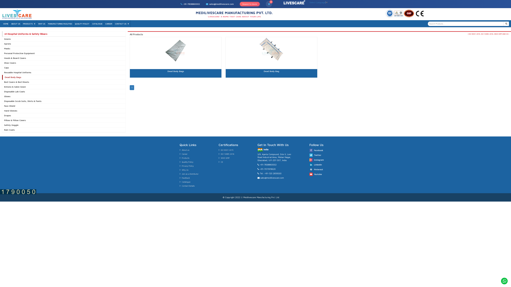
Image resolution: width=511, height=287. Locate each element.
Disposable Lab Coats (14, 91)
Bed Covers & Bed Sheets (16, 82)
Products (185, 158)
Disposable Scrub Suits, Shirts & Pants (22, 101)
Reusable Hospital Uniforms (17, 72)
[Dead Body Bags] (176, 81)
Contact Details (188, 186)
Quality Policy (187, 162)
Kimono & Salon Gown (15, 87)
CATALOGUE (97, 24)
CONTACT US (120, 24)
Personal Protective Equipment (19, 53)
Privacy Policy (188, 166)
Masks (7, 48)
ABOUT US (15, 24)
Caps (6, 67)
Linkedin (318, 165)
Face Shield (9, 106)
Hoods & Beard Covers (15, 58)
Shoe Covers (10, 63)
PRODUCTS (28, 24)
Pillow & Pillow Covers (15, 120)
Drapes (7, 115)
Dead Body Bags (13, 77)
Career (184, 154)
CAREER (108, 24)
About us (185, 150)
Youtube (318, 174)
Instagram (319, 160)
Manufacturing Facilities (60, 24)
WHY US (41, 24)
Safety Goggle (11, 125)
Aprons (7, 44)
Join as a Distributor (190, 174)
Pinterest (318, 169)
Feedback (186, 178)
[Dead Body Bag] (271, 81)
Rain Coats (9, 130)
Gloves (7, 96)
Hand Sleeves (10, 110)
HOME (5, 24)
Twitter (317, 155)
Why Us (185, 170)
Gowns (7, 39)
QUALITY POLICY (82, 24)
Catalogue (186, 182)
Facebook (318, 150)
